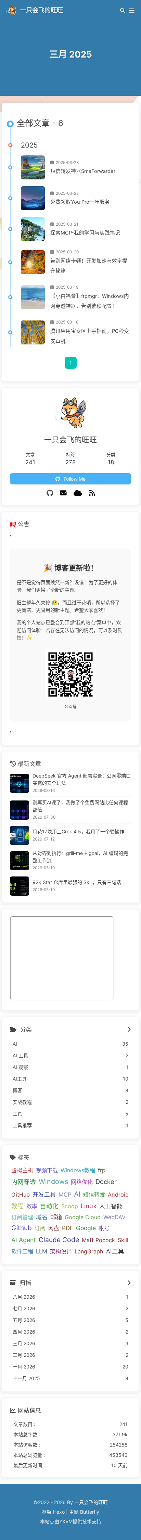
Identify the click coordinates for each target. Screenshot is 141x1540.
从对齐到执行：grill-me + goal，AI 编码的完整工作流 (80, 856)
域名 (42, 1217)
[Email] (63, 493)
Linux (89, 1206)
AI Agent (23, 1240)
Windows (53, 1181)
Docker (106, 1181)
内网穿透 (23, 1181)
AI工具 (115, 1251)
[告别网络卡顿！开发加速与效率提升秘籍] (33, 262)
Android (118, 1194)
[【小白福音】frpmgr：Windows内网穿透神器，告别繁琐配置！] (33, 297)
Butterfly (89, 1512)
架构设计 (61, 1251)
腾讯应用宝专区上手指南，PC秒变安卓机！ (89, 336)
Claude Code (59, 1240)
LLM (41, 1251)
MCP (65, 1194)
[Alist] (78, 493)
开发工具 (44, 1194)
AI (77, 1194)
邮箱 (56, 1217)
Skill (123, 1240)
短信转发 (94, 1194)
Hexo (59, 1512)
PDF (67, 1228)
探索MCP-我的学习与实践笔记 (85, 233)
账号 (104, 1228)
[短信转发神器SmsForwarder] (33, 167)
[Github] (50, 493)
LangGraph (89, 1251)
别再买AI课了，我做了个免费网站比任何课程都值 (80, 805)
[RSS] (92, 493)
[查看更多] (129, 1030)
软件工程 (22, 1251)
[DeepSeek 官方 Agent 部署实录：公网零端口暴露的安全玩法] (19, 783)
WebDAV (114, 1217)
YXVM (66, 1521)
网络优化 (82, 1181)
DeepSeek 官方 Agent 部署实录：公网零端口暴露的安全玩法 (82, 779)
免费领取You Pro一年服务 (80, 202)
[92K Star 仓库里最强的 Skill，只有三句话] (19, 886)
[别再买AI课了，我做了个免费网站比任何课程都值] (19, 810)
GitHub (20, 1194)
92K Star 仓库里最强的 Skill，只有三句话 (77, 882)
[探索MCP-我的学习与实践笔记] (33, 229)
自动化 (49, 1206)
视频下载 (47, 1170)
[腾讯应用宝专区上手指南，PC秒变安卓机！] (33, 332)
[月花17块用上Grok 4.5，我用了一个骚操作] (19, 835)
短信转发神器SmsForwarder (82, 171)
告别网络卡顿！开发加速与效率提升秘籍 (88, 266)
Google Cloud (83, 1217)
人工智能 (111, 1206)
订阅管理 (22, 1217)
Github (21, 1228)
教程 (17, 1206)
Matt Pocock (98, 1240)
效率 (31, 1206)
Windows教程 (78, 1170)
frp (101, 1170)
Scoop (69, 1206)
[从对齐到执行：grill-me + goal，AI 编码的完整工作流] (19, 860)
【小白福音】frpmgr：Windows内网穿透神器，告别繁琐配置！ (89, 301)
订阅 (40, 1228)
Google (86, 1228)
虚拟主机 (22, 1170)
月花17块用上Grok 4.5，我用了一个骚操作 (78, 831)
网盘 (53, 1228)
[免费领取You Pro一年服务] (33, 198)
